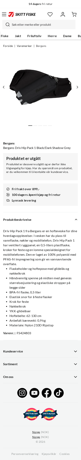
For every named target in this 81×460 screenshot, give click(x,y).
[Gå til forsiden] (22, 14)
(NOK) (40, 432)
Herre (52, 36)
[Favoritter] (50, 14)
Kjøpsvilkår (49, 453)
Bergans (41, 45)
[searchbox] (42, 24)
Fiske (5, 36)
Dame (67, 36)
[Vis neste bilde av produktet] (77, 87)
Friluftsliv (34, 36)
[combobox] (38, 24)
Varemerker (24, 45)
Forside (8, 45)
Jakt (18, 36)
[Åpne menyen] (4, 14)
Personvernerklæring (25, 453)
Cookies (64, 453)
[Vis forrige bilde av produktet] (3, 87)
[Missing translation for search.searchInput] (6, 24)
